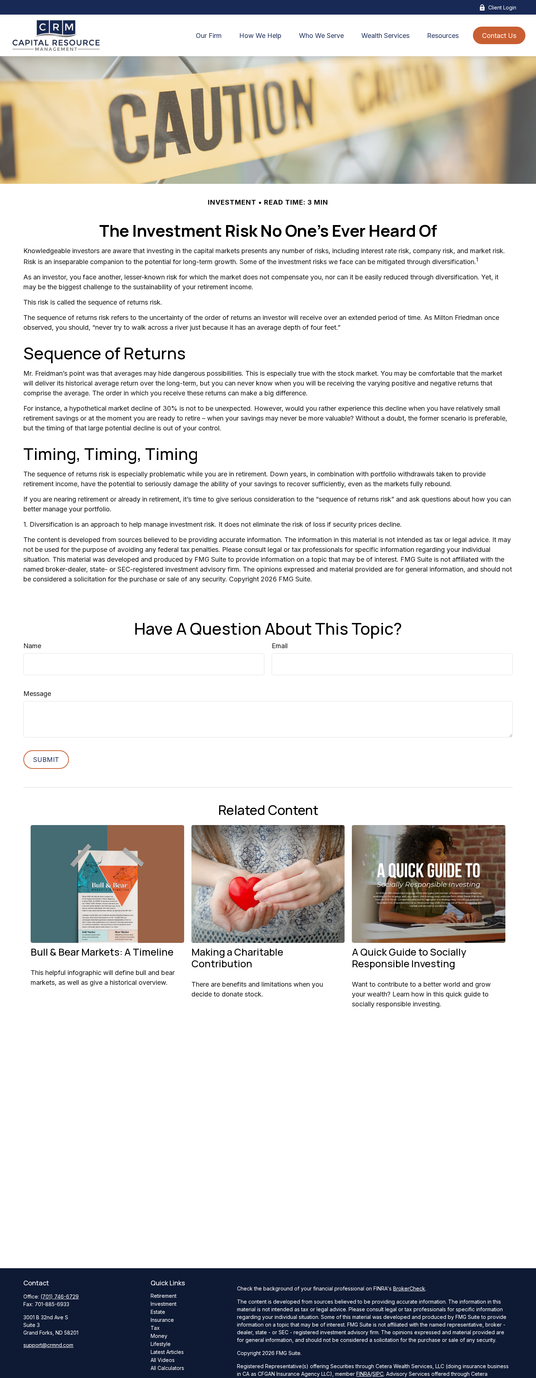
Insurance (162, 1320)
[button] (209, 35)
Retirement (163, 1296)
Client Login (502, 7)
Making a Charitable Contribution (237, 957)
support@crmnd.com (48, 1345)
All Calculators (167, 1368)
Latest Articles (167, 1352)
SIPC (378, 1374)
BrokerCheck (409, 1288)
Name (32, 646)
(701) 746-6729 (59, 1296)
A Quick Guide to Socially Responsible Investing (409, 957)
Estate (158, 1312)
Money (159, 1336)
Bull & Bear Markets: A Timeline (102, 952)
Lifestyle (161, 1344)
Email (280, 646)
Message (37, 693)
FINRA (363, 1374)
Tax (155, 1328)
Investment (163, 1304)
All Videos (163, 1360)
